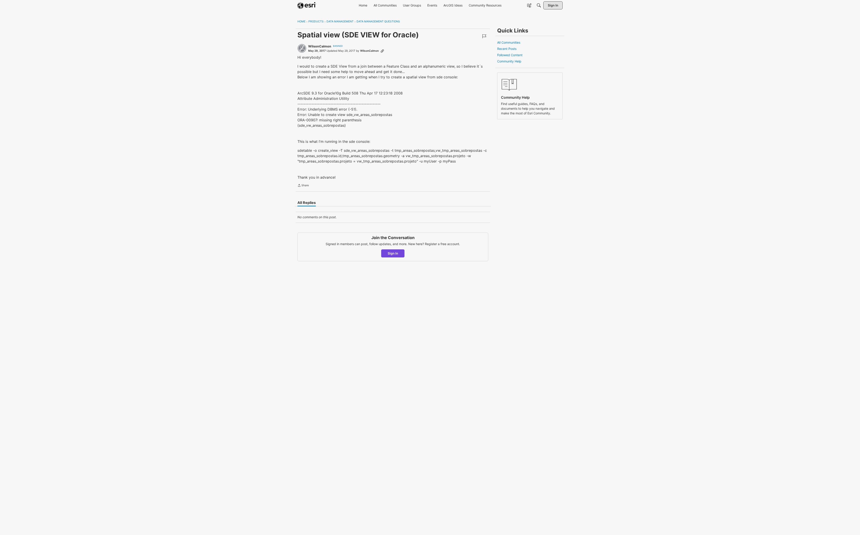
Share (303, 186)
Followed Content (509, 55)
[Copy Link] (382, 51)
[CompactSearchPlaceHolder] (539, 5)
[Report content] (484, 36)
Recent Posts (506, 49)
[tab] (306, 202)
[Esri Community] (306, 5)
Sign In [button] (393, 253)
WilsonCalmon (319, 46)
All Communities (508, 42)
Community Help (509, 61)
